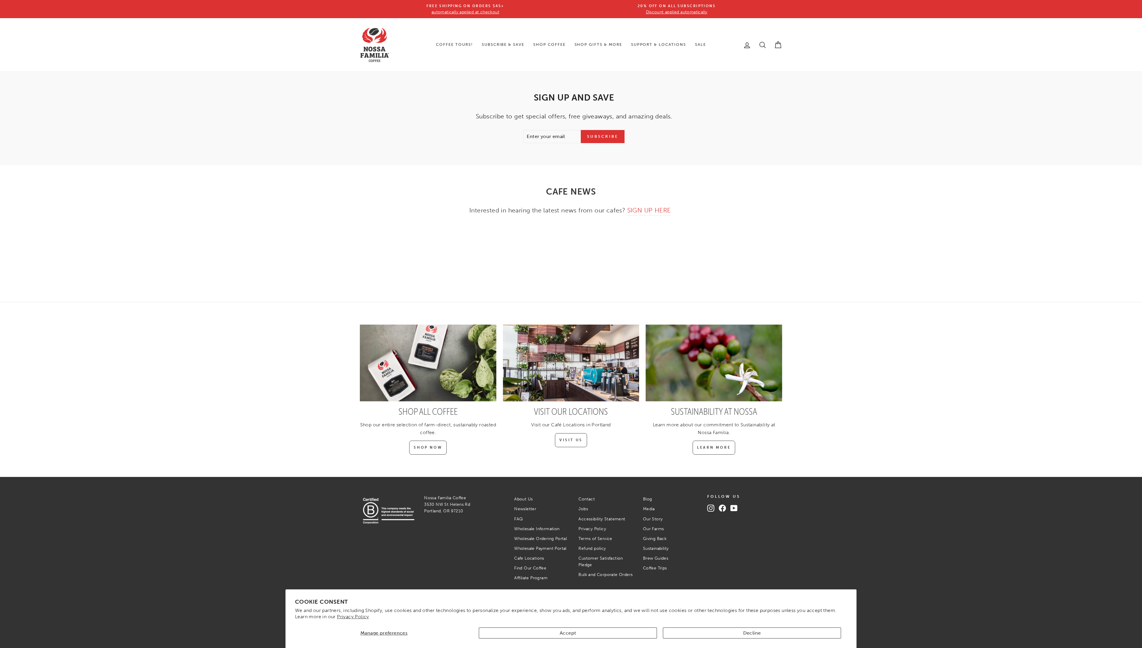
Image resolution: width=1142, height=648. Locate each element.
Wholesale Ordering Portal (540, 538)
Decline (752, 633)
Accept (568, 633)
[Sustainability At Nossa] (714, 363)
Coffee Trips (655, 568)
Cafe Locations (529, 558)
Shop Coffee (549, 44)
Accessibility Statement (601, 519)
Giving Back (654, 538)
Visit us (571, 440)
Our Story (653, 519)
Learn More (714, 447)
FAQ (518, 519)
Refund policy (592, 548)
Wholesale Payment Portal (540, 548)
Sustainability (656, 548)
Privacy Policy (353, 616)
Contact (586, 499)
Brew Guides (655, 558)
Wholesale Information (536, 528)
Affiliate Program (531, 577)
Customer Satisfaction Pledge (600, 561)
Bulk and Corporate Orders (605, 574)
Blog (647, 499)
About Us (523, 499)
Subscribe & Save (503, 44)
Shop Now (428, 447)
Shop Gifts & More (598, 44)
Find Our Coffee (530, 568)
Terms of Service (595, 538)
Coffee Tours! (454, 44)
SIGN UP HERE (649, 210)
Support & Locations (658, 44)
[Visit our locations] (571, 363)
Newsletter (525, 508)
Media (649, 508)
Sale (700, 44)
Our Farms (653, 528)
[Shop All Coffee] (428, 363)
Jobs (583, 508)
